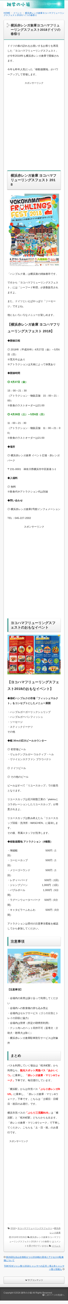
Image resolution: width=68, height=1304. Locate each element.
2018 (13, 1228)
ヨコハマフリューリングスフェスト (34, 1228)
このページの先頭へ (54, 1295)
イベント (56, 1246)
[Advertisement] (34, 128)
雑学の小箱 (26, 1293)
